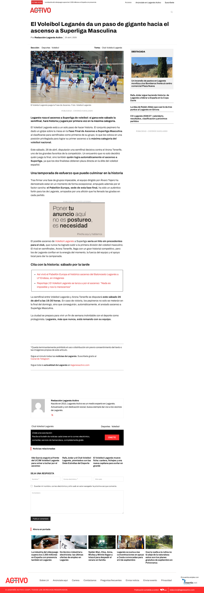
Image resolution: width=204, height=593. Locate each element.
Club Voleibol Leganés (112, 48)
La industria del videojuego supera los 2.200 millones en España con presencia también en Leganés (44, 556)
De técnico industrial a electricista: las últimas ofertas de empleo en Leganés (71, 556)
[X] (145, 37)
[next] (106, 2)
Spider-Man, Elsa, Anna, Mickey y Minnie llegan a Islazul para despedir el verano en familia (100, 556)
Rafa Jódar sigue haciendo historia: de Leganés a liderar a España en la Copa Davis (149, 98)
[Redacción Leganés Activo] (41, 408)
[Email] (157, 37)
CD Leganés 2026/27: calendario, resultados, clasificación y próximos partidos (148, 118)
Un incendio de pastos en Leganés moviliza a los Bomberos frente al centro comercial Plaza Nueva (151, 83)
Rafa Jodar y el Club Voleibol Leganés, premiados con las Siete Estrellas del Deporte (76, 460)
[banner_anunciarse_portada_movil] (77, 220)
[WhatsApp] (151, 37)
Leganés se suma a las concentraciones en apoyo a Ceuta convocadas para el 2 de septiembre (130, 556)
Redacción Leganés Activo (49, 37)
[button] (171, 12)
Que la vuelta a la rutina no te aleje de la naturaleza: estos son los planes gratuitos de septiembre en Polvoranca (159, 557)
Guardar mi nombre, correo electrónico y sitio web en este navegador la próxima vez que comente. (75, 486)
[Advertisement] (77, 332)
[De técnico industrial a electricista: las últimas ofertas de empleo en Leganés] (73, 542)
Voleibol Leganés (64, 241)
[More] (170, 37)
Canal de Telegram (40, 359)
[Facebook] (138, 37)
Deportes (46, 48)
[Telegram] (164, 37)
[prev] (101, 2)
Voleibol (55, 48)
